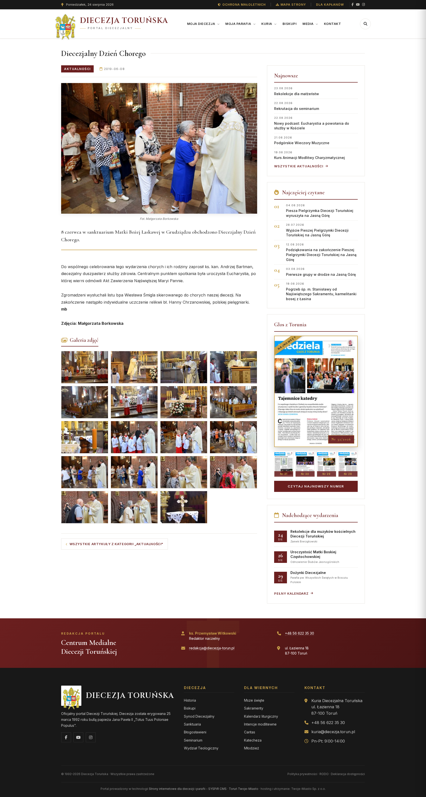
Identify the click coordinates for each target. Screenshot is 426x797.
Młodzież (251, 748)
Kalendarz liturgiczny (261, 716)
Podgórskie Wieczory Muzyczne (301, 140)
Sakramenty (253, 708)
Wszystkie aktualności (298, 166)
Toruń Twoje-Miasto (243, 789)
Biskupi (290, 24)
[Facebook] (353, 4)
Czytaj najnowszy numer (316, 486)
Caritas (249, 732)
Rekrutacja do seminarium (296, 105)
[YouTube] (358, 4)
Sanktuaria (192, 724)
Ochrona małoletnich (244, 4)
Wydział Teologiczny (201, 748)
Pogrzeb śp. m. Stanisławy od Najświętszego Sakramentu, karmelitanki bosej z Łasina (321, 291)
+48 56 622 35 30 (299, 633)
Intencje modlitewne (260, 724)
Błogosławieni (195, 732)
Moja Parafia (238, 24)
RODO (324, 774)
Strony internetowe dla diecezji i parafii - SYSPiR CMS (188, 789)
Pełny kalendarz (291, 593)
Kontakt (332, 24)
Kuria (267, 24)
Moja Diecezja (201, 24)
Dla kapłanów (330, 4)
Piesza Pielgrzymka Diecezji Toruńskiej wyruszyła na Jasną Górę (319, 211)
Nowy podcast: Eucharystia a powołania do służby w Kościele (311, 123)
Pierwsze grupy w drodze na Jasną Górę (321, 271)
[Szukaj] (365, 23)
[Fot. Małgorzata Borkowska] (159, 148)
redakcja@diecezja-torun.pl (211, 648)
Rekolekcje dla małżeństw (296, 91)
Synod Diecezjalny (199, 716)
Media (308, 24)
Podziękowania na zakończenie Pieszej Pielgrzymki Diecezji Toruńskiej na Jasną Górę (321, 252)
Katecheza (253, 740)
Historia (190, 700)
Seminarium (193, 740)
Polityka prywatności (302, 774)
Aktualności (77, 69)
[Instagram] (363, 4)
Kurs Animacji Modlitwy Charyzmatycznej (309, 155)
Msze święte (254, 700)
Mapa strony (293, 4)
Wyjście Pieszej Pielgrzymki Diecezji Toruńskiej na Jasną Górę (317, 230)
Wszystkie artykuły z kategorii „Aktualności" (116, 544)
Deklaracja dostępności (348, 774)
